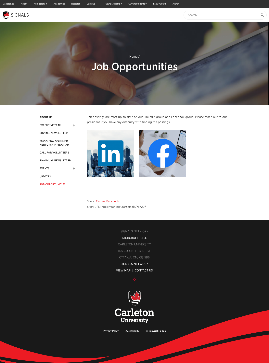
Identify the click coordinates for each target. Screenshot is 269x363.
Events (44, 168)
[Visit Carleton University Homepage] (134, 307)
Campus (91, 3)
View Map (123, 270)
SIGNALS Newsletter (54, 133)
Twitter (100, 201)
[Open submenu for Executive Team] (74, 125)
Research (75, 3)
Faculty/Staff (159, 3)
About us (46, 117)
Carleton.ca (8, 3)
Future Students (112, 3)
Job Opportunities (53, 184)
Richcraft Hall (134, 238)
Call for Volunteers (54, 152)
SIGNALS (20, 15)
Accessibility (132, 330)
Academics (59, 3)
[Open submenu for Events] (74, 168)
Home (133, 56)
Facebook (112, 201)
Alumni (176, 3)
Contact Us (144, 270)
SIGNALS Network (134, 264)
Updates (45, 176)
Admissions (39, 3)
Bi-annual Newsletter (55, 160)
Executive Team (50, 125)
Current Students (136, 3)
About (24, 3)
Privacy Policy (111, 330)
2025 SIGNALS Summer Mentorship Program (54, 143)
